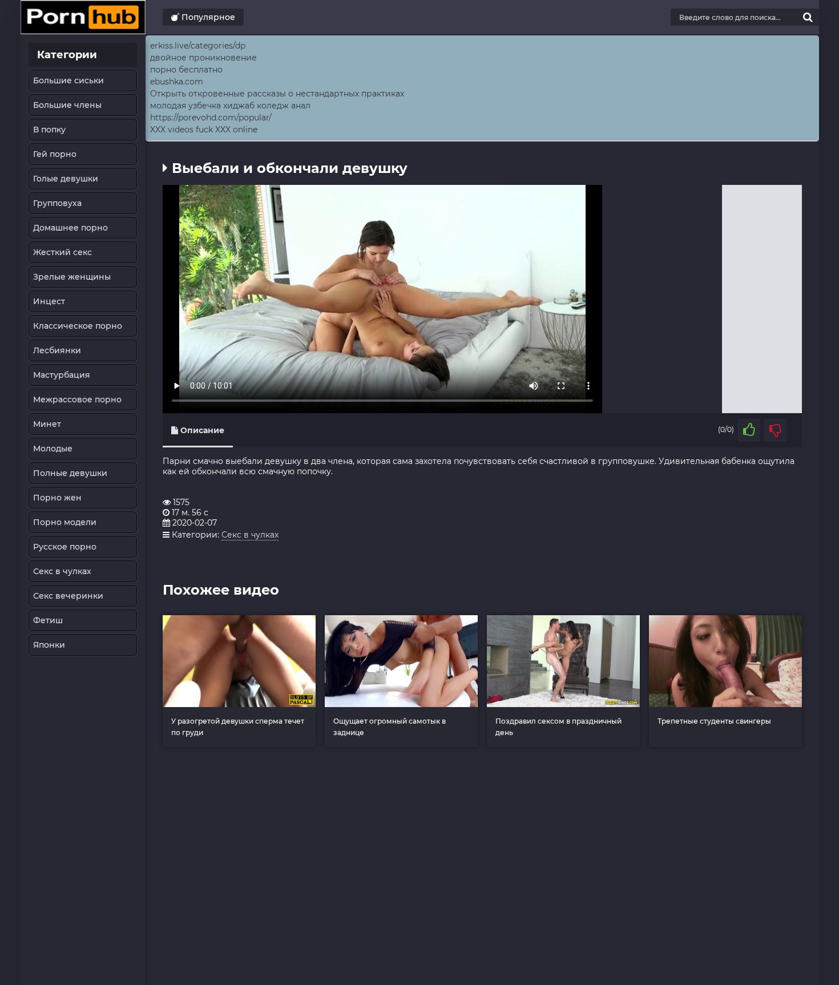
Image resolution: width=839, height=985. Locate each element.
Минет (47, 424)
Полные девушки (70, 473)
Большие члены (67, 105)
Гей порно (54, 154)
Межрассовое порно (77, 399)
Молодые (52, 448)
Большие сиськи (68, 80)
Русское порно (64, 547)
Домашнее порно (70, 228)
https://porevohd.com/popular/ (211, 117)
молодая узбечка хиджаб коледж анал (230, 105)
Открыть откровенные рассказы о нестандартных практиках (277, 93)
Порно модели (64, 522)
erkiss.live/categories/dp (197, 46)
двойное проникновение (203, 58)
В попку (49, 129)
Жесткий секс (62, 252)
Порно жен (57, 497)
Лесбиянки (57, 350)
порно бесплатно (186, 69)
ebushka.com (176, 81)
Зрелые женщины (72, 277)
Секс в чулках (62, 571)
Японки (49, 645)
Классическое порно (77, 326)
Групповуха (57, 203)
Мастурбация (61, 375)
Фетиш (48, 620)
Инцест (49, 301)
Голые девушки (65, 178)
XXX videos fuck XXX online (203, 129)
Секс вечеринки (68, 596)
